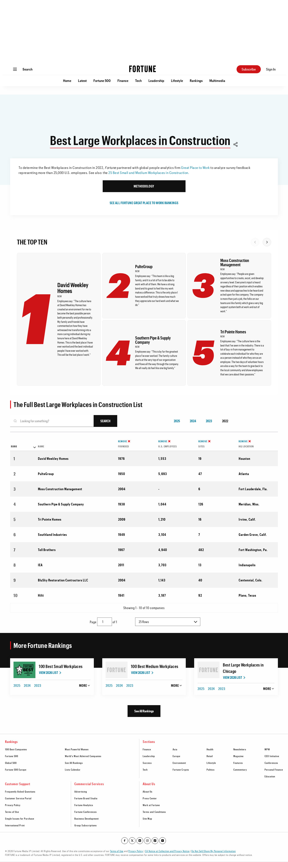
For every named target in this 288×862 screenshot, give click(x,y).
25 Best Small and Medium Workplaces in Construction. (148, 173)
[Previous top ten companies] (255, 242)
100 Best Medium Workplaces (154, 666)
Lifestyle (177, 81)
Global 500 (11, 762)
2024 (193, 421)
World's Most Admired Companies (83, 756)
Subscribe (249, 69)
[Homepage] (142, 69)
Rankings (196, 81)
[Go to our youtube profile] (162, 840)
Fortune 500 (102, 81)
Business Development (86, 818)
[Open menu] (14, 69)
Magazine (238, 756)
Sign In (271, 69)
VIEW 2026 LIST (48, 673)
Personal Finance (274, 769)
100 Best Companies (16, 749)
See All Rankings (144, 711)
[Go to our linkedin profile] (139, 840)
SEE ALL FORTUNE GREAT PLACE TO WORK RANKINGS (144, 203)
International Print (15, 825)
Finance (122, 81)
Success (147, 762)
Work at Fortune (151, 805)
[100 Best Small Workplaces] (24, 670)
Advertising (80, 791)
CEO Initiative (272, 756)
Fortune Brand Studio (85, 798)
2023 (209, 421)
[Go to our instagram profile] (147, 840)
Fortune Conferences (85, 811)
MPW (267, 749)
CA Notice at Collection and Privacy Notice (167, 851)
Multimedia (217, 81)
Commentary (240, 769)
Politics (211, 769)
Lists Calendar (73, 769)
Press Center (150, 798)
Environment (179, 762)
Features (238, 762)
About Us (147, 791)
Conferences (271, 762)
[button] (235, 145)
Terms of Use (12, 811)
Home (67, 81)
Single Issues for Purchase (19, 818)
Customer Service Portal (18, 798)
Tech (138, 81)
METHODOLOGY (144, 186)
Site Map (147, 818)
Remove (122, 441)
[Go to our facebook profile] (124, 840)
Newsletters (239, 749)
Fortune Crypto (181, 769)
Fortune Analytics (83, 805)
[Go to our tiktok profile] (155, 840)
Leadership (156, 81)
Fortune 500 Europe (15, 769)
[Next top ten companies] (267, 242)
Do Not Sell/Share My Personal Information (213, 851)
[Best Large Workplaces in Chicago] (208, 670)
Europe (176, 756)
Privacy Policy (12, 805)
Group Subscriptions (85, 825)
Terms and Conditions (154, 811)
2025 (177, 421)
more (83, 685)
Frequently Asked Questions (20, 791)
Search (27, 69)
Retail (210, 756)
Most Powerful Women (77, 749)
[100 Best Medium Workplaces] (117, 670)
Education (270, 776)
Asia (175, 749)
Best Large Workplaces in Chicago (243, 668)
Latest (82, 81)
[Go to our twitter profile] (132, 840)
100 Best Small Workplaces (61, 666)
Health (210, 749)
